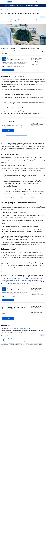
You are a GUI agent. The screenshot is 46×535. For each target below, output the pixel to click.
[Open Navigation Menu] (2, 2)
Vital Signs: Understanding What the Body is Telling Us (19, 280)
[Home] (1, 9)
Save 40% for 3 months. (33, 5)
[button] (42, 17)
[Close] (43, 5)
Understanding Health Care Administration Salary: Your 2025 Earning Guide (22, 198)
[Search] (36, 2)
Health (5, 9)
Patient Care (11, 9)
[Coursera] (8, 2)
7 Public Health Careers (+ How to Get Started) (16, 135)
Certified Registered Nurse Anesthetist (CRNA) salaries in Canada (21, 328)
